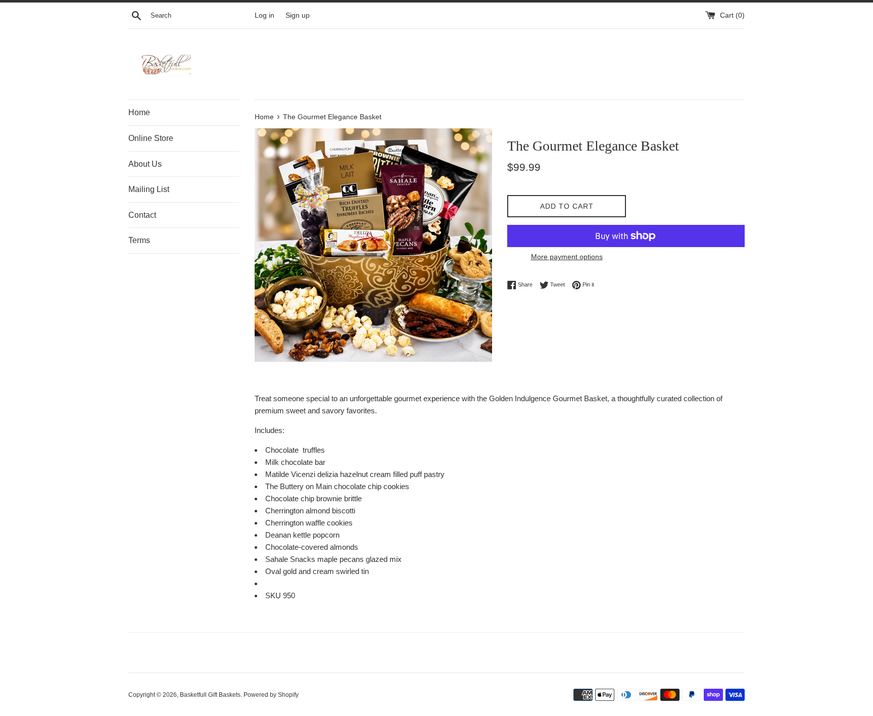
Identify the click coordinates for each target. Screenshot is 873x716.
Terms (139, 240)
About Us (145, 164)
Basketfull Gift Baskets (210, 694)
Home (139, 112)
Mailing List (148, 189)
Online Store (150, 138)
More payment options (567, 257)
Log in (264, 15)
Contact (142, 215)
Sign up (297, 15)
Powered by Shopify (271, 694)
